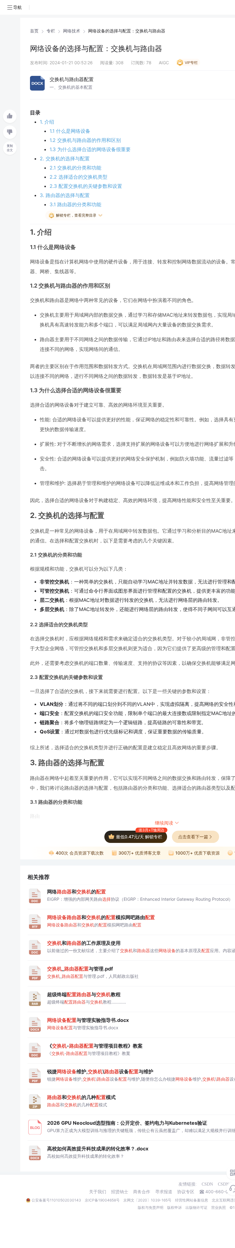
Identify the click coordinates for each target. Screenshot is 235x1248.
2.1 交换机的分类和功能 (75, 168)
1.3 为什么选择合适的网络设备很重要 (90, 149)
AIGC (164, 62)
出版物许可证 (196, 1207)
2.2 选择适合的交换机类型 (78, 177)
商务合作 (141, 1191)
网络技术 (71, 31)
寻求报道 (163, 1191)
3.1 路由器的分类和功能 (75, 204)
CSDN (207, 1184)
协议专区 (185, 1191)
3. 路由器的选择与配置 (65, 195)
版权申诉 (174, 1207)
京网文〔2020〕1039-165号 (147, 1200)
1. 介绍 (47, 122)
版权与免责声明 (150, 1207)
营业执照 (218, 1207)
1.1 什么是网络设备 (70, 131)
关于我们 (97, 1191)
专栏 (51, 31)
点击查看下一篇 (193, 836)
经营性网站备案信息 (191, 1200)
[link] (34, 31)
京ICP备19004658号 (102, 1200)
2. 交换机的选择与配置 (65, 158)
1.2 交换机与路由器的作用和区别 (85, 140)
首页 (34, 31)
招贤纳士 (119, 1191)
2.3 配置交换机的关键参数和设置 (86, 186)
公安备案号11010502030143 (56, 1200)
